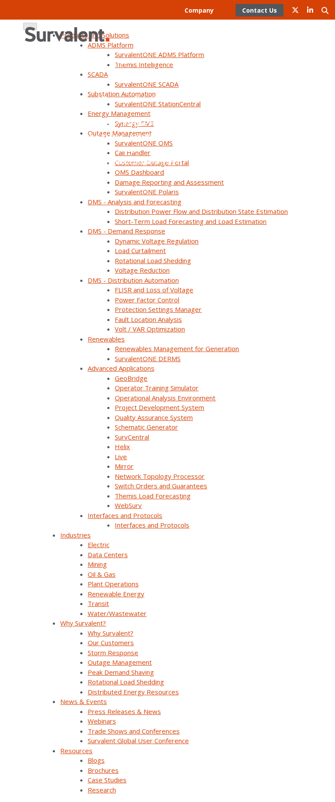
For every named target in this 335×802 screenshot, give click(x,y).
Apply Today (117, 149)
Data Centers (108, 554)
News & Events (83, 701)
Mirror (124, 466)
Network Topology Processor (160, 476)
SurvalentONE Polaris (147, 191)
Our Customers (111, 642)
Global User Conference (170, 99)
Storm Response (113, 652)
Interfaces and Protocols (125, 515)
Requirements (185, 136)
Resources (76, 750)
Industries (75, 535)
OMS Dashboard (139, 172)
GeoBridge (131, 378)
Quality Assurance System (154, 417)
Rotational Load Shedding (153, 260)
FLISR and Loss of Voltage (154, 289)
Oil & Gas (102, 574)
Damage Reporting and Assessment (169, 182)
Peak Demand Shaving (121, 672)
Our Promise (96, 23)
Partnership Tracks (92, 136)
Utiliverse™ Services (175, 61)
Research (102, 789)
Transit (98, 603)
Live (121, 456)
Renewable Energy (116, 593)
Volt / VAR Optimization (150, 329)
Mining (97, 564)
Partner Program (187, 111)
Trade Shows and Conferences (134, 731)
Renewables (106, 339)
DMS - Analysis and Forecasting (134, 201)
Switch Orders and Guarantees (161, 485)
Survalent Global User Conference (138, 740)
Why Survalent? (83, 623)
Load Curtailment (140, 250)
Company (199, 10)
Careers (153, 35)
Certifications (185, 23)
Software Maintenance (171, 73)
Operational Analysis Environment (165, 397)
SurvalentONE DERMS (148, 358)
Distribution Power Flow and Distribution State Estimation (201, 211)
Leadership (140, 23)
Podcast (201, 162)
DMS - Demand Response (126, 231)
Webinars (102, 721)
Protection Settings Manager (158, 309)
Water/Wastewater (117, 613)
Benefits (143, 136)
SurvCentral (132, 437)
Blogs (96, 760)
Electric (98, 544)
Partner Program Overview (165, 124)
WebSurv (128, 505)
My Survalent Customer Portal (134, 162)
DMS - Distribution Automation (133, 280)
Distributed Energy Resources (133, 691)
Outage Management (120, 662)
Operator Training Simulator (156, 387)
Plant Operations (113, 583)
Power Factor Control (147, 299)
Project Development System (159, 407)
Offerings (111, 99)
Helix (122, 446)
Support (125, 61)
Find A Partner (94, 124)
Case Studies (107, 779)
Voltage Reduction (142, 270)
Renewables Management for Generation (177, 348)
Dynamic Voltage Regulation (156, 241)
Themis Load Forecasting (153, 495)
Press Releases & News (124, 711)
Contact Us (189, 35)
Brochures (103, 770)
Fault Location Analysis (148, 319)
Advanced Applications (121, 368)
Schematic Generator (146, 427)
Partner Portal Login (175, 149)
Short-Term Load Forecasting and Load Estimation (191, 221)
